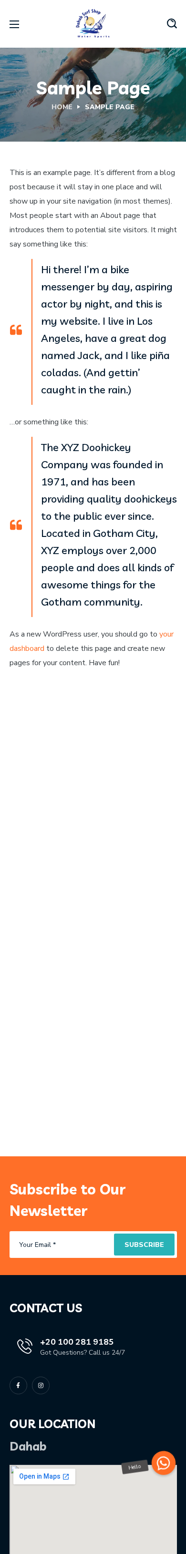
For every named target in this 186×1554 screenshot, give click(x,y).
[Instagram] (41, 1385)
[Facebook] (18, 1385)
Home (62, 107)
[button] (172, 24)
